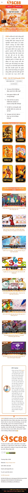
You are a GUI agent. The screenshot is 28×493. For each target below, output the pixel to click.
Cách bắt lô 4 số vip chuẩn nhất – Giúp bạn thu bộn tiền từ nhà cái (14, 293)
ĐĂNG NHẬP (18, 6)
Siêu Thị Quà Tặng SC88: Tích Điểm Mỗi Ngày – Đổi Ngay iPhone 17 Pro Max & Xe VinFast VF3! (14, 230)
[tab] (10, 81)
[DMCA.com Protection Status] (10, 453)
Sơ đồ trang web (5, 475)
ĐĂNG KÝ (10, 6)
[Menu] (2, 2)
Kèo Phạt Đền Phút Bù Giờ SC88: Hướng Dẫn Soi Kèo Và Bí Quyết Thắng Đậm (14, 357)
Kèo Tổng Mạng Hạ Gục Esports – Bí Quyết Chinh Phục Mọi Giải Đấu (14, 336)
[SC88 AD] (14, 2)
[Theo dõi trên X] (2, 452)
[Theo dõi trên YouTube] (5, 452)
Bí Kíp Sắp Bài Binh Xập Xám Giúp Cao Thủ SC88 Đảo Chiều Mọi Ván (14, 209)
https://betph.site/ (10, 462)
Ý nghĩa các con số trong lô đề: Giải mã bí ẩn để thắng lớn (14, 272)
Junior (22, 370)
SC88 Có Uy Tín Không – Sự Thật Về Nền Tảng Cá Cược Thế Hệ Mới (14, 251)
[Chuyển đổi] (5, 89)
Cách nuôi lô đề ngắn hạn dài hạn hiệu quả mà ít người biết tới (14, 315)
